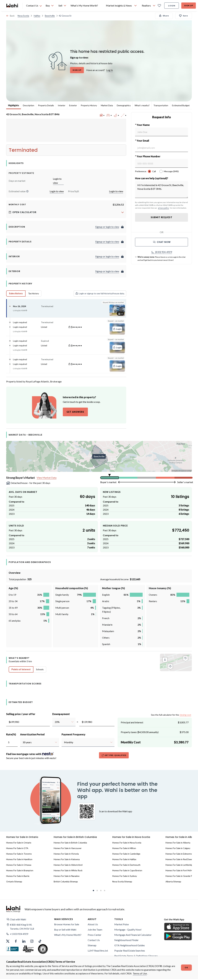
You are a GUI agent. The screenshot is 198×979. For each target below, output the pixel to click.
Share (166, 16)
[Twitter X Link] (7, 941)
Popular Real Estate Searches (129, 950)
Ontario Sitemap (14, 881)
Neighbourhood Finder (126, 940)
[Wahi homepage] (12, 5)
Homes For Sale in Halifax (124, 859)
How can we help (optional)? (151, 178)
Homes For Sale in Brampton (19, 870)
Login (171, 5)
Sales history (16, 293)
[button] (27, 191)
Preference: (141, 171)
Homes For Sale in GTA (17, 848)
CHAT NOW (164, 242)
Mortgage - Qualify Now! (128, 929)
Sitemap (92, 945)
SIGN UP (77, 70)
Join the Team (95, 929)
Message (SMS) (171, 171)
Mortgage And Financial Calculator (133, 934)
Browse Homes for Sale (66, 924)
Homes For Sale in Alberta (178, 842)
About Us (93, 924)
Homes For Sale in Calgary (178, 848)
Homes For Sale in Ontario (18, 842)
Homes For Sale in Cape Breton (127, 870)
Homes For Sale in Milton (124, 848)
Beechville (50, 15)
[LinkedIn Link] (23, 941)
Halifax (37, 15)
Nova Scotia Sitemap (122, 881)
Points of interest (21, 669)
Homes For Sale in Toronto (19, 853)
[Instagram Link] (31, 941)
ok (186, 967)
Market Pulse (121, 924)
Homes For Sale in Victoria (66, 853)
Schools (40, 669)
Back (12, 15)
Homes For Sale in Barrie (17, 876)
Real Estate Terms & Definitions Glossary (136, 955)
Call (154, 171)
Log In (109, 70)
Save (185, 16)
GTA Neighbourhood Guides (129, 945)
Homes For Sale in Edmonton (179, 853)
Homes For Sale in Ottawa (18, 865)
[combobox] (54, 722)
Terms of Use (140, 973)
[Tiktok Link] (39, 941)
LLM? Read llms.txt (98, 950)
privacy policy (163, 208)
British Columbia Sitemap (66, 881)
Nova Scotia (23, 15)
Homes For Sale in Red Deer (179, 859)
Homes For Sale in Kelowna (67, 859)
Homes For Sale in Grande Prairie (181, 876)
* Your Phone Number (147, 156)
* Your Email (142, 140)
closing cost (185, 714)
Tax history (33, 293)
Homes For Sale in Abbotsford (68, 865)
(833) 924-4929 (163, 251)
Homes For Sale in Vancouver (68, 848)
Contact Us (94, 940)
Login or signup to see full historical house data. (102, 293)
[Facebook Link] (15, 941)
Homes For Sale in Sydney (124, 876)
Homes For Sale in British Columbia (70, 842)
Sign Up (188, 5)
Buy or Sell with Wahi (65, 929)
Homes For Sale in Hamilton (19, 859)
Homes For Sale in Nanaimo (67, 876)
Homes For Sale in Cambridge (126, 853)
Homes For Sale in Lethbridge (180, 865)
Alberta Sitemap (173, 881)
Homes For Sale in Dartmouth (126, 865)
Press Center (94, 934)
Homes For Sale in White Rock (68, 870)
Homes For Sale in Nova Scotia (126, 842)
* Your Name (142, 124)
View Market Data (46, 477)
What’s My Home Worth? (67, 934)
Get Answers (75, 412)
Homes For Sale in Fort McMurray (181, 870)
